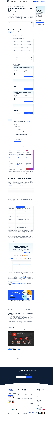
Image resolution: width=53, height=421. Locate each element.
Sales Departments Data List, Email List (31, 363)
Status (17, 399)
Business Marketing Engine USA (40, 389)
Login (33, 1)
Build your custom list (20, 169)
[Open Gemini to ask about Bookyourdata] (44, 413)
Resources (38, 405)
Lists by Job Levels (24, 389)
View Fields (28, 121)
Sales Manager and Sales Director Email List (21, 358)
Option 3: (37, 19)
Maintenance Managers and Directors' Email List (31, 360)
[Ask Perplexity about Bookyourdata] (40, 413)
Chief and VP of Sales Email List (11, 363)
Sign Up (18, 389)
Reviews (24, 1)
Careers (30, 402)
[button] (11, 1)
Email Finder (18, 398)
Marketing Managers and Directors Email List (11, 358)
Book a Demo (18, 393)
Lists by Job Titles (24, 390)
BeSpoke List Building (18, 401)
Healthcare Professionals (25, 395)
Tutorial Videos (38, 401)
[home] (8, 1)
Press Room (31, 399)
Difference (40, 20)
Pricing (18, 1)
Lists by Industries (24, 393)
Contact (30, 390)
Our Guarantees (31, 394)
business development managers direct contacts (18, 283)
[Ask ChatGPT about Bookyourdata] (38, 413)
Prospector (18, 394)
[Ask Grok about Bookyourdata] (41, 413)
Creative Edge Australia (39, 393)
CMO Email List (28, 357)
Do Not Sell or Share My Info (32, 405)
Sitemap (38, 404)
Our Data (21, 1)
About (30, 389)
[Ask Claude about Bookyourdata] (42, 413)
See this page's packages (12, 169)
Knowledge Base (39, 400)
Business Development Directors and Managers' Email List (41, 360)
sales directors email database (14, 281)
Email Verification (19, 395)
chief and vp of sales (22, 277)
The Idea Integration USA (40, 390)
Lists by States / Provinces (25, 398)
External (31, 398)
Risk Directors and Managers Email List (41, 357)
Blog (37, 396)
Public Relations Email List (40, 363)
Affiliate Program (32, 395)
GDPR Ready (31, 403)
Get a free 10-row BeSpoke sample (29, 169)
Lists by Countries (24, 394)
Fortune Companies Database (20, 363)
